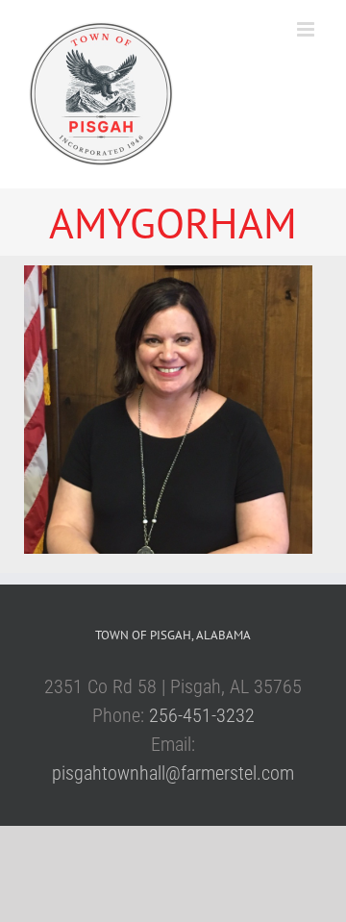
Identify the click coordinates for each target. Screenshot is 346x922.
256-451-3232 (202, 715)
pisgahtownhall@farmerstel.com (173, 773)
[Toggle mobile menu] (307, 29)
